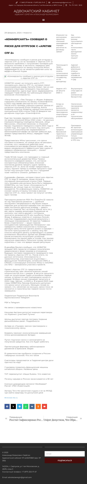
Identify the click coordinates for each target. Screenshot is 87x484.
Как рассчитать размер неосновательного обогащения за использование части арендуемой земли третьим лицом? (79, 46)
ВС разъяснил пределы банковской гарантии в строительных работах (62, 131)
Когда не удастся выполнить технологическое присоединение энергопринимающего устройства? (66, 110)
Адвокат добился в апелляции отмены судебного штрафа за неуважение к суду (76, 72)
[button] (43, 20)
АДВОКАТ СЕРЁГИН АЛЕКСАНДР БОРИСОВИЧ (36, 14)
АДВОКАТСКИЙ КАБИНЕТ (36, 11)
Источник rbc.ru (11, 398)
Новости (27, 33)
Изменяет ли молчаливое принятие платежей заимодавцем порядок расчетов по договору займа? (62, 43)
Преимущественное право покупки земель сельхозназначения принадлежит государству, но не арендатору (65, 73)
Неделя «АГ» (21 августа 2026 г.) (61, 91)
